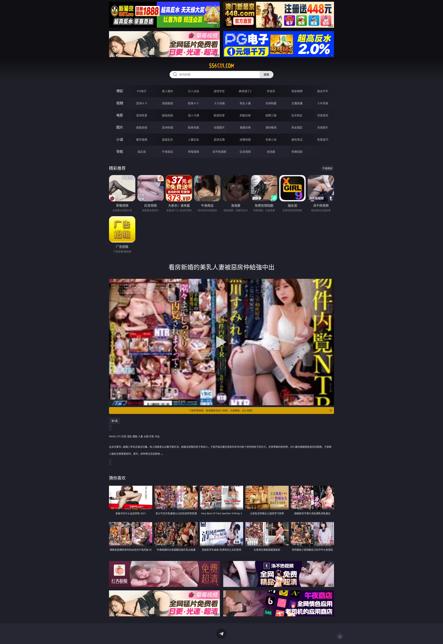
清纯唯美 (271, 127)
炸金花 (271, 91)
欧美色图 (193, 127)
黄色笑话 (296, 139)
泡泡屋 (271, 152)
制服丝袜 (245, 115)
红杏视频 (245, 152)
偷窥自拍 (141, 127)
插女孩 (142, 152)
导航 (119, 151)
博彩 (119, 91)
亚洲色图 (167, 127)
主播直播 (296, 103)
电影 (119, 115)
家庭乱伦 (167, 139)
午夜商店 (167, 152)
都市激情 (141, 139)
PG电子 (141, 91)
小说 (119, 139)
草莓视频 (193, 152)
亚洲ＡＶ (141, 103)
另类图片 (322, 127)
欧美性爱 (219, 115)
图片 (119, 127)
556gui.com (221, 65)
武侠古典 (219, 139)
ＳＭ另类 (322, 103)
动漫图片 (219, 127)
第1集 (114, 420)
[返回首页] (340, 636)
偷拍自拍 (167, 115)
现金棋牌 (296, 91)
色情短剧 (296, 152)
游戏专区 (219, 91)
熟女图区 (296, 127)
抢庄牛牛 (322, 91)
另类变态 (322, 115)
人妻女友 (193, 139)
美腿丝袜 (245, 127)
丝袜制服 (271, 103)
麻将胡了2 (245, 91)
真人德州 (167, 91)
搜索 (266, 74)
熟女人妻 (245, 103)
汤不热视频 (219, 152)
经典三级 (271, 115)
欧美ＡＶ (193, 103)
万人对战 (193, 91)
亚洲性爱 (141, 115)
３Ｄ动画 (219, 103)
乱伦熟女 (296, 115)
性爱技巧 (322, 139)
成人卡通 (193, 115)
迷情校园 (245, 139)
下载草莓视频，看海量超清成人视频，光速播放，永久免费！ (221, 410)
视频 (119, 103)
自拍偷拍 (167, 103)
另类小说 (271, 139)
